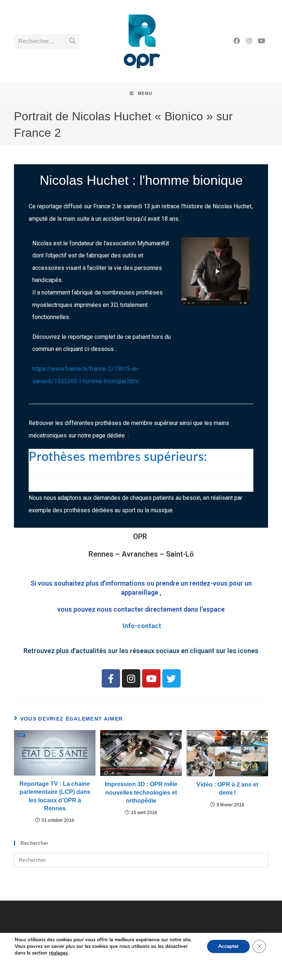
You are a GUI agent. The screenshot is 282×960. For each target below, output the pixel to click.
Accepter (228, 946)
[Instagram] (131, 678)
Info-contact (142, 626)
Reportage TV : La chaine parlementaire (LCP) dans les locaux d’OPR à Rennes (54, 796)
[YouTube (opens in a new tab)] (261, 40)
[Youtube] (151, 678)
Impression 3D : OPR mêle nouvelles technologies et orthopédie (141, 792)
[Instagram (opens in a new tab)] (249, 40)
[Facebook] (111, 678)
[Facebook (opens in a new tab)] (237, 40)
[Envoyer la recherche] (72, 41)
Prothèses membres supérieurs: (121, 457)
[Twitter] (171, 678)
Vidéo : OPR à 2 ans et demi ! (227, 788)
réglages (58, 953)
